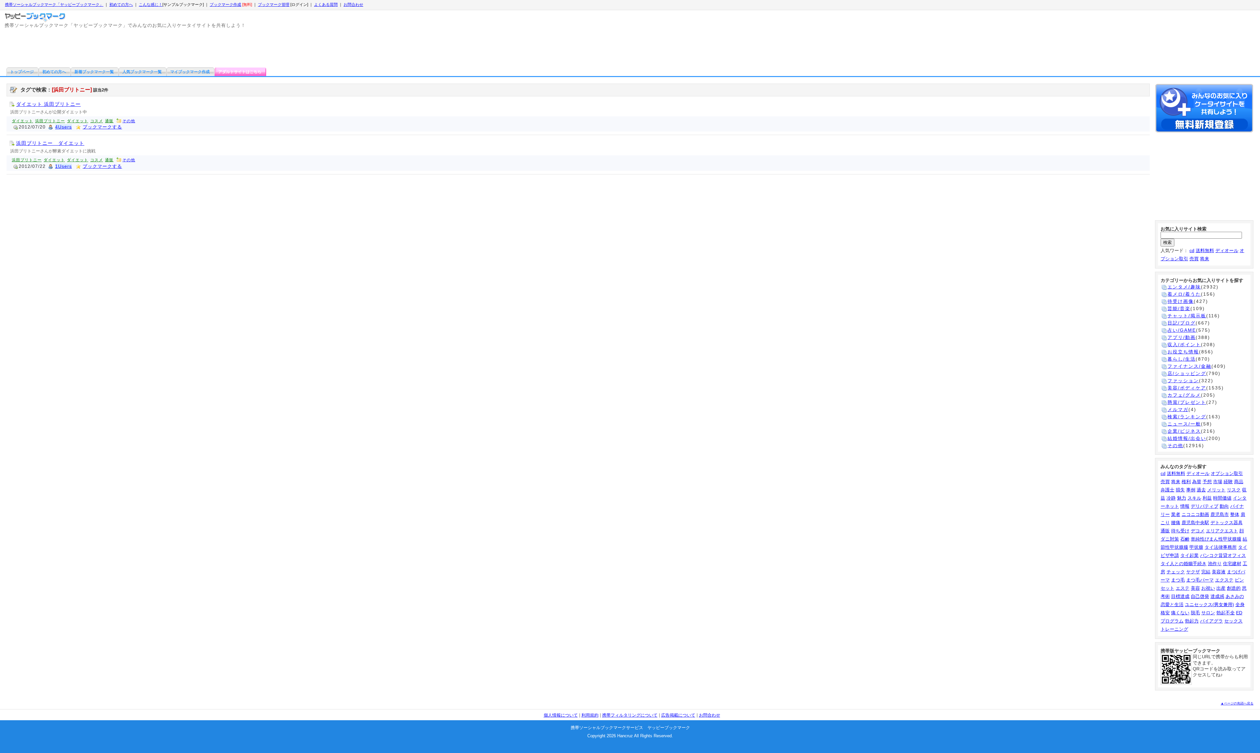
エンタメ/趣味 (1184, 286)
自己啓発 (1200, 596)
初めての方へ (121, 4)
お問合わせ (353, 4)
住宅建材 (1232, 563)
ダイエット (22, 121)
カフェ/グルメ (1184, 395)
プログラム (1172, 621)
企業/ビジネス (1184, 431)
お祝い (1208, 588)
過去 (1201, 489)
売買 (1194, 258)
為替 (1196, 481)
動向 (1224, 506)
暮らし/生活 (1181, 359)
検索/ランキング (1186, 416)
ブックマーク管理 (273, 4)
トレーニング (1174, 629)
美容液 (1219, 571)
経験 (1228, 481)
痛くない (1180, 612)
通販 (109, 121)
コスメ (96, 121)
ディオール (1226, 250)
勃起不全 (1225, 612)
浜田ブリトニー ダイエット (50, 143)
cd (1191, 250)
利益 (1207, 498)
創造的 (1234, 588)
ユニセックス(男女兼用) (1209, 604)
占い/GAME (1181, 330)
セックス (1233, 621)
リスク (1234, 489)
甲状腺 (1196, 547)
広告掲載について (678, 715)
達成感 (1217, 596)
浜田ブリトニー (50, 121)
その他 (128, 121)
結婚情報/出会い (1186, 438)
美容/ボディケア (1186, 387)
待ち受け (1180, 530)
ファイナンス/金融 (1189, 366)
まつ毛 (1178, 580)
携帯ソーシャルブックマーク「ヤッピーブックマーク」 (54, 4)
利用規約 (589, 715)
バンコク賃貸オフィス (1223, 555)
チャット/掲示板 (1186, 315)
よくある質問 (326, 4)
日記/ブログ (1181, 323)
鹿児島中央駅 (1195, 522)
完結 (1205, 571)
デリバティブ (1204, 506)
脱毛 (1195, 612)
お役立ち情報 (1183, 351)
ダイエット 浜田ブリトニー (48, 104)
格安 (1165, 612)
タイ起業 (1189, 555)
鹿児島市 (1219, 514)
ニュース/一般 (1184, 423)
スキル (1194, 498)
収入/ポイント (1184, 344)
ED (1239, 612)
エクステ (1224, 580)
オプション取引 (1227, 473)
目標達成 (1180, 596)
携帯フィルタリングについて (630, 715)
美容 (1195, 588)
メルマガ (1177, 409)
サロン (1208, 612)
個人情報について (561, 715)
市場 (1217, 481)
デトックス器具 (1226, 522)
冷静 (1171, 498)
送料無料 (1205, 250)
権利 (1186, 481)
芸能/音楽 (1178, 308)
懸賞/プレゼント (1186, 402)
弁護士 (1167, 489)
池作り (1215, 563)
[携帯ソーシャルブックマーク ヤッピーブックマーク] (36, 15)
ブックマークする (102, 126)
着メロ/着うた (1184, 294)
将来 (1204, 258)
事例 (1190, 489)
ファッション (1183, 380)
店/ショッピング (1186, 373)
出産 (1221, 588)
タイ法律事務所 (1221, 547)
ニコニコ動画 (1195, 514)
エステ (1182, 588)
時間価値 (1222, 498)
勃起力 (1192, 621)
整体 (1234, 514)
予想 (1207, 481)
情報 (1184, 506)
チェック (1175, 571)
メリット (1216, 489)
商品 (1238, 481)
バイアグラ (1211, 621)
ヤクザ (1193, 571)
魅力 (1181, 498)
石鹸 (1184, 539)
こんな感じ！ (150, 4)
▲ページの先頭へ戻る (1237, 703)
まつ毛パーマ (1200, 580)
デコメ (1198, 530)
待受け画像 (1180, 301)
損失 (1180, 489)
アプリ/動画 (1181, 337)
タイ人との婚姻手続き (1184, 563)
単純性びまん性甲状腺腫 (1216, 539)
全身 (1240, 604)
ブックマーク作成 (225, 4)
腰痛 (1175, 522)
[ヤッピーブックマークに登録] (1204, 109)
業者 (1175, 514)
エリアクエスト (1222, 530)
